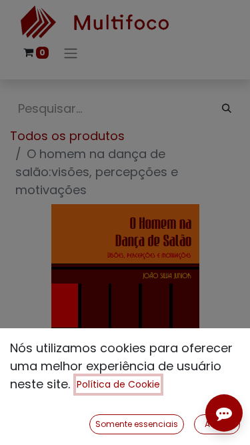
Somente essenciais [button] (136, 424)
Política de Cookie (118, 384)
